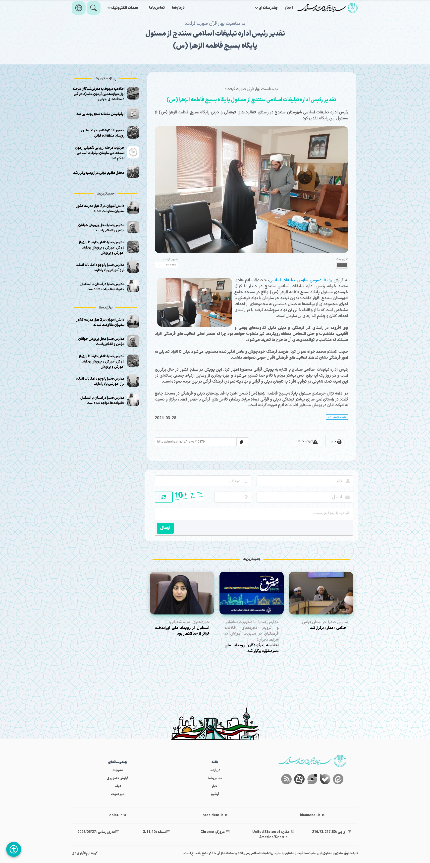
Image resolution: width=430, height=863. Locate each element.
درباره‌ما (178, 7)
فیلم (117, 786)
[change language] (79, 8)
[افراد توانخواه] (13, 849)
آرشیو (215, 794)
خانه (215, 762)
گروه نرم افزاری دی (85, 853)
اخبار (289, 7)
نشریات (117, 770)
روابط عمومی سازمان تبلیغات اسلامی (300, 280)
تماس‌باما (157, 7)
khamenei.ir (310, 815)
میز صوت (117, 794)
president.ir (213, 815)
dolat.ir (115, 815)
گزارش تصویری (118, 778)
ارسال (165, 527)
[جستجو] (94, 8)
